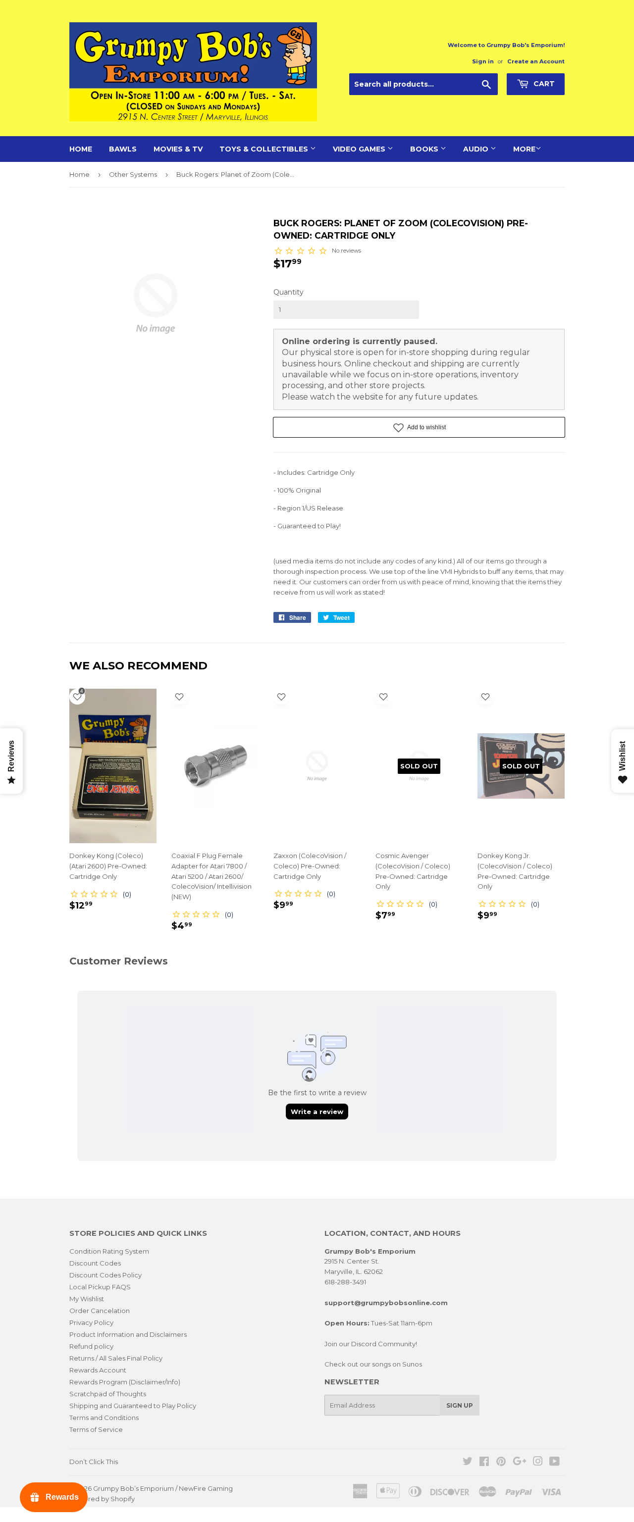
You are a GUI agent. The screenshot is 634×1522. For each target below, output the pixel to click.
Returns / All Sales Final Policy (115, 1358)
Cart (543, 83)
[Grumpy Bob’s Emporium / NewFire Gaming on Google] (520, 1463)
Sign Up (459, 1405)
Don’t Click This (93, 1462)
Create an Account (536, 61)
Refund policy (91, 1346)
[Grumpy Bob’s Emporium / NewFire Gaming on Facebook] (484, 1463)
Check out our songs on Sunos (373, 1364)
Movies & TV (178, 149)
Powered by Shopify (102, 1499)
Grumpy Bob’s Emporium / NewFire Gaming (163, 1488)
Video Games (360, 149)
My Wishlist (86, 1299)
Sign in (483, 61)
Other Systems (133, 174)
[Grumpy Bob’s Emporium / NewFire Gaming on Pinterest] (501, 1463)
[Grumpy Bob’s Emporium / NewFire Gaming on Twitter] (468, 1463)
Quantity (288, 292)
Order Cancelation (99, 1311)
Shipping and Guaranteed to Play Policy (132, 1406)
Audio (476, 149)
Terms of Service (96, 1429)
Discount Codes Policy (105, 1275)
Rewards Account (97, 1370)
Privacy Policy (91, 1322)
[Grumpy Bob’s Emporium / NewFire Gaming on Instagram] (538, 1463)
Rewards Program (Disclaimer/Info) (124, 1382)
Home (80, 149)
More (524, 149)
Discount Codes (95, 1263)
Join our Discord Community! (370, 1344)
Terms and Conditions (104, 1417)
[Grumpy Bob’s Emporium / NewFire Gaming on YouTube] (554, 1463)
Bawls (123, 149)
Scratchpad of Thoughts (107, 1394)
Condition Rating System (109, 1251)
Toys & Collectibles (264, 149)
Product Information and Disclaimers (128, 1334)
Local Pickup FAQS (100, 1287)
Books (425, 149)
